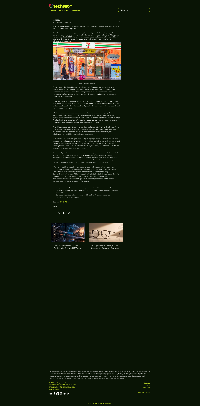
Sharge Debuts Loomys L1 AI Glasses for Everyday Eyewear (105, 247)
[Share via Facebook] (54, 213)
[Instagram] (61, 393)
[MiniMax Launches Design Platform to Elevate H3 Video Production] (68, 232)
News (55, 206)
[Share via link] (69, 213)
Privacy (147, 385)
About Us (146, 383)
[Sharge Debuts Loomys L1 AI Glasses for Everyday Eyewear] (106, 232)
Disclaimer (146, 387)
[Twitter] (64, 393)
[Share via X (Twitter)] (59, 213)
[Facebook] (54, 393)
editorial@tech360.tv (56, 378)
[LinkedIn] (68, 393)
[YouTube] (50, 393)
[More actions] (119, 21)
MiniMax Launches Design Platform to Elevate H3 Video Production (67, 247)
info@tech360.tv (144, 392)
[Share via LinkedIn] (64, 213)
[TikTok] (57, 393)
